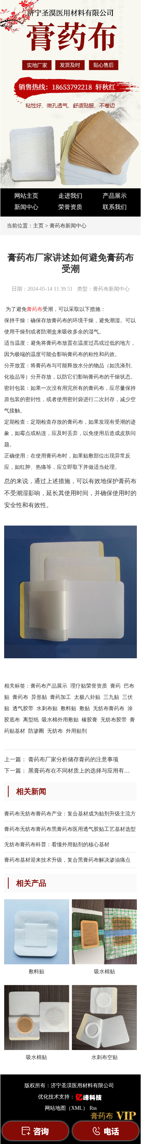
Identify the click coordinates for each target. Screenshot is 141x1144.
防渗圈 (36, 731)
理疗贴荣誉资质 (88, 686)
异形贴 (39, 697)
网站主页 (26, 195)
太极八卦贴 (87, 697)
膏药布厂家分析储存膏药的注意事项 (73, 759)
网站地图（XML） (66, 1108)
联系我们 (115, 207)
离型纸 (31, 720)
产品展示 (115, 195)
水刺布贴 (47, 708)
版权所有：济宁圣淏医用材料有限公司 (69, 1085)
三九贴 (111, 697)
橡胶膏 (89, 720)
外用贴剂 (76, 731)
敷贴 (84, 708)
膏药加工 (60, 697)
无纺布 (55, 731)
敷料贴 (68, 708)
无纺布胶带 (113, 720)
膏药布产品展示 (48, 686)
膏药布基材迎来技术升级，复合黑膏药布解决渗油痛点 (67, 860)
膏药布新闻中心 (68, 226)
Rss (93, 1108)
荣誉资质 (70, 207)
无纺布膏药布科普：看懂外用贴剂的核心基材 (56, 844)
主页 (38, 226)
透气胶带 (22, 708)
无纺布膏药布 (108, 708)
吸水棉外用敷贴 (60, 720)
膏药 (115, 686)
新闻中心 (26, 207)
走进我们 (70, 195)
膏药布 (34, 309)
